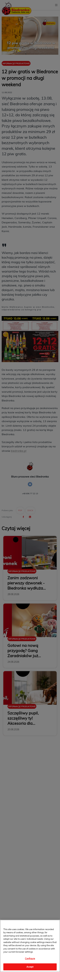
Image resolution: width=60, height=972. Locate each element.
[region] (30, 946)
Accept (30, 966)
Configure (30, 958)
